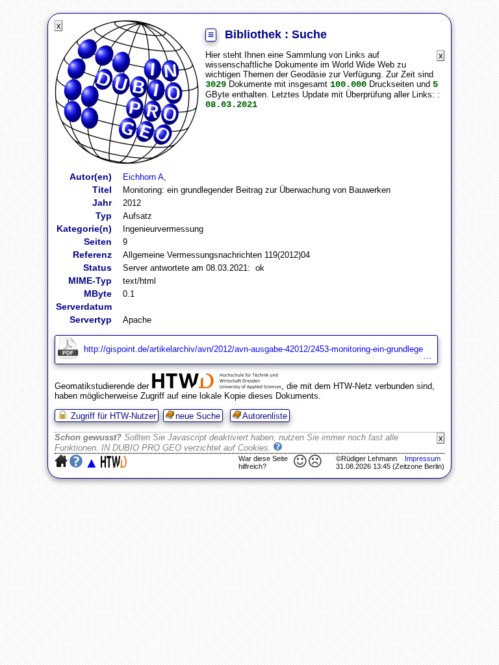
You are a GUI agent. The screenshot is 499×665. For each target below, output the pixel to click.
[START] (127, 161)
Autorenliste (264, 416)
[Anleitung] (278, 448)
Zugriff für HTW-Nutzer (112, 416)
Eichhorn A (143, 177)
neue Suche (197, 416)
